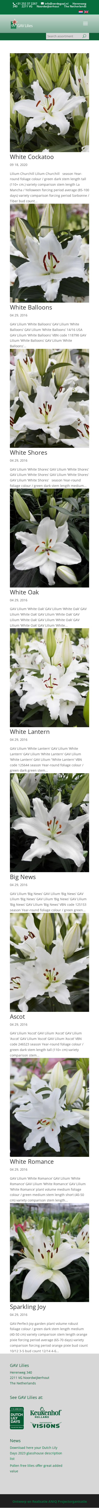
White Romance (32, 1161)
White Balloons (31, 307)
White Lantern (30, 731)
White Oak (24, 592)
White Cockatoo (32, 157)
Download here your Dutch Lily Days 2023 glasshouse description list (36, 1453)
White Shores (28, 452)
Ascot (17, 1016)
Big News (23, 877)
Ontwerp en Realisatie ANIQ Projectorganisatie (49, 1501)
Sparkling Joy (28, 1306)
